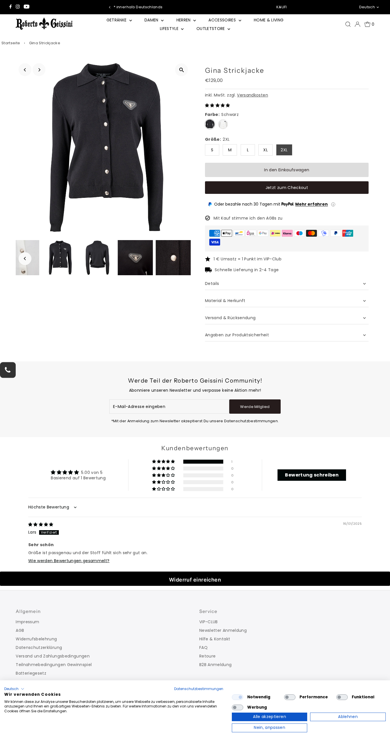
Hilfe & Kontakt (214, 639)
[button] (217, 105)
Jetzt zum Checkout (287, 187)
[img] (40, 524)
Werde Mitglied (255, 406)
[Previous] (110, 7)
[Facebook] (10, 7)
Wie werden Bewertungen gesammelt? (69, 561)
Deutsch (367, 7)
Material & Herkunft (225, 300)
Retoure (207, 656)
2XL (284, 150)
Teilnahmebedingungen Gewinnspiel (54, 664)
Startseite (10, 43)
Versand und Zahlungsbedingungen (53, 656)
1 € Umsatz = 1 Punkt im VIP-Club (248, 259)
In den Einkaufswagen (286, 170)
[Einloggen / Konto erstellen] (357, 24)
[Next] (280, 7)
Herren (184, 20)
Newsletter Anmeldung (223, 630)
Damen (152, 20)
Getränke (117, 20)
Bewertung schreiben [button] (312, 475)
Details (212, 283)
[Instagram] (17, 7)
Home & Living (269, 20)
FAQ (203, 647)
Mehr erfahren (311, 204)
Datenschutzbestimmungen (198, 688)
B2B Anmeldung (215, 664)
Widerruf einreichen (195, 580)
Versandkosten (252, 95)
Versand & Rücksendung (230, 318)
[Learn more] (333, 204)
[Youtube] (26, 7)
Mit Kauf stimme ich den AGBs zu (248, 218)
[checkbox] (237, 697)
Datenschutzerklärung (39, 647)
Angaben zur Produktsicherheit (237, 335)
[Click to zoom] (181, 69)
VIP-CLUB (208, 622)
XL (265, 150)
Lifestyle (170, 28)
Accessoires (222, 20)
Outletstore (211, 28)
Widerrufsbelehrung (36, 639)
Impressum (27, 622)
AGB (20, 630)
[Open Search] (348, 24)
